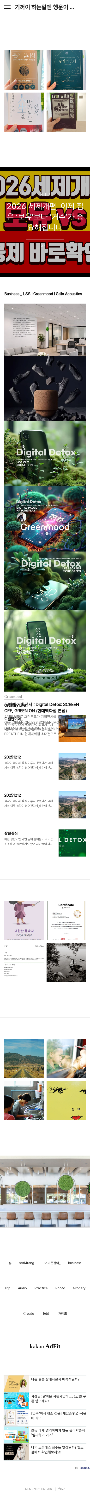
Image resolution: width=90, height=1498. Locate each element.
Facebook (41, 1249)
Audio (22, 1288)
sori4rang (26, 1263)
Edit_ (47, 1314)
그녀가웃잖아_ (51, 1263)
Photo (60, 1288)
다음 (81, 268)
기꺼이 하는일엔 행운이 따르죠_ (45, 7)
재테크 (62, 1314)
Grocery (79, 1288)
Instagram (48, 1249)
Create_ (29, 1314)
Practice (41, 1288)
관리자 (61, 1489)
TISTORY (46, 1489)
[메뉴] (7, 7)
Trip (7, 1288)
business (75, 1263)
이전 (8, 268)
